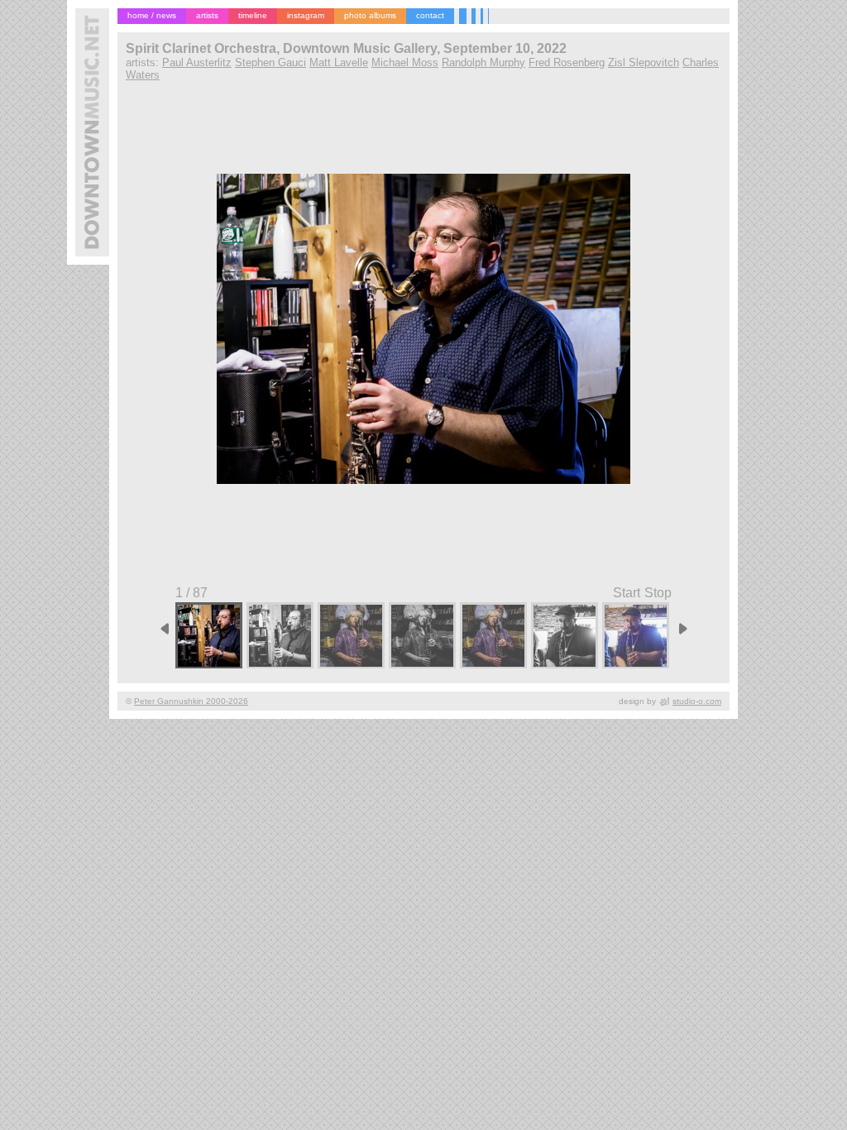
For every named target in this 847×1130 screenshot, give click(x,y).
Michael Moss (404, 62)
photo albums (370, 15)
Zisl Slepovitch (643, 62)
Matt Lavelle (338, 62)
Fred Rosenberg (567, 62)
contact (430, 15)
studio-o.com (696, 701)
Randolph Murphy (483, 62)
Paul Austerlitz (197, 62)
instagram (305, 15)
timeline (252, 15)
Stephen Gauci (270, 62)
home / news (151, 15)
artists (207, 15)
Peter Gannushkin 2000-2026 (191, 701)
